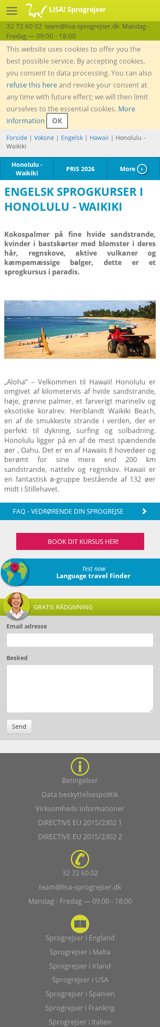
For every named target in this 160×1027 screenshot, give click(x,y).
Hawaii (99, 138)
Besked (17, 658)
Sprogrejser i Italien (80, 1022)
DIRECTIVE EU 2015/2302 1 (80, 822)
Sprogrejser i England (80, 938)
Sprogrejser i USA (80, 979)
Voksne (44, 138)
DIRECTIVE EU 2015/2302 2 (80, 836)
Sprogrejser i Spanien (80, 993)
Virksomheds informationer (80, 808)
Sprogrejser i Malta (80, 952)
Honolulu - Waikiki (27, 168)
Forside (16, 138)
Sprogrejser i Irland (80, 966)
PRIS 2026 (80, 169)
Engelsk (72, 138)
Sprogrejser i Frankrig (80, 1007)
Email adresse (26, 626)
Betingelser (80, 780)
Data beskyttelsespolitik (80, 794)
